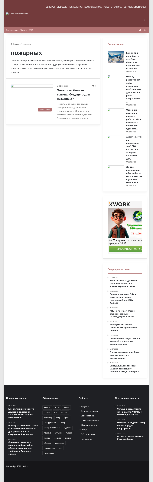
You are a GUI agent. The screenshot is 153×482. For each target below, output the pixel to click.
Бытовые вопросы (135, 7)
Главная (16, 44)
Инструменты (50, 423)
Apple (57, 407)
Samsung (48, 418)
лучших (69, 433)
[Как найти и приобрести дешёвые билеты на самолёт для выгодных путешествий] (116, 57)
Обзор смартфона (52, 428)
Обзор (62, 423)
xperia (66, 418)
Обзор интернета (89, 425)
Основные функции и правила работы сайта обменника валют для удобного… (133, 119)
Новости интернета (90, 420)
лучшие (58, 433)
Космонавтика (92, 7)
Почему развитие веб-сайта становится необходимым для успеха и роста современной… (133, 89)
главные (47, 433)
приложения (49, 448)
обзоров (47, 443)
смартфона (49, 453)
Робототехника (113, 7)
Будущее (62, 7)
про (60, 448)
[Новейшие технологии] (17, 13)
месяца (47, 438)
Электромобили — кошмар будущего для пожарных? (73, 94)
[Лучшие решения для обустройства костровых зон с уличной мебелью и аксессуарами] (116, 171)
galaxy (66, 407)
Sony (58, 418)
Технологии (75, 7)
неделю (58, 438)
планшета (59, 443)
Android (47, 407)
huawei (47, 413)
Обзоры (50, 7)
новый (68, 438)
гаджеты (67, 428)
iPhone (64, 413)
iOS (55, 413)
